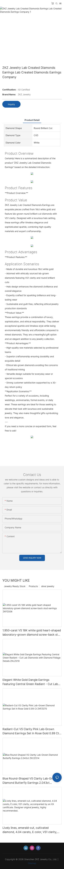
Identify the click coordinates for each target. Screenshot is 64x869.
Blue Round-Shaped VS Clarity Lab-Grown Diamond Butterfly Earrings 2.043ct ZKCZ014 (30, 781)
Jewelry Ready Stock (14, 586)
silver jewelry (47, 586)
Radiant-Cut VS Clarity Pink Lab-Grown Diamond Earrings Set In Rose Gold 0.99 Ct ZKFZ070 (30, 731)
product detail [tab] (32, 120)
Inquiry (11, 104)
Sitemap (32, 863)
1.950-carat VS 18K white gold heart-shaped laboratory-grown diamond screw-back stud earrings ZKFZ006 (31, 633)
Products (33, 586)
